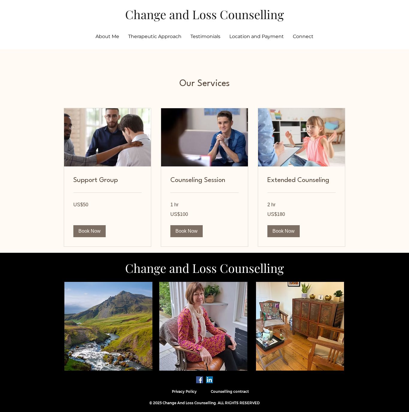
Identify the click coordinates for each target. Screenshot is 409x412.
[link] (107, 180)
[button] (89, 231)
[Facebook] (199, 379)
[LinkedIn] (209, 379)
